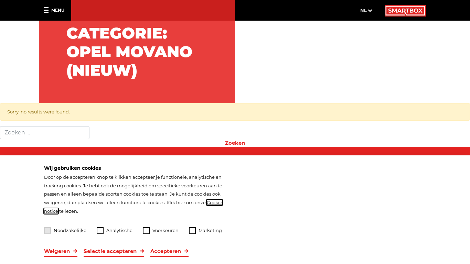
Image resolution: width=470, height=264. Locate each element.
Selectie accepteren (110, 251)
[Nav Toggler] (47, 10)
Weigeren (57, 251)
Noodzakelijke (70, 230)
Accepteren (165, 251)
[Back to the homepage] (405, 10)
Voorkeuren (165, 230)
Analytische (119, 230)
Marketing (210, 230)
